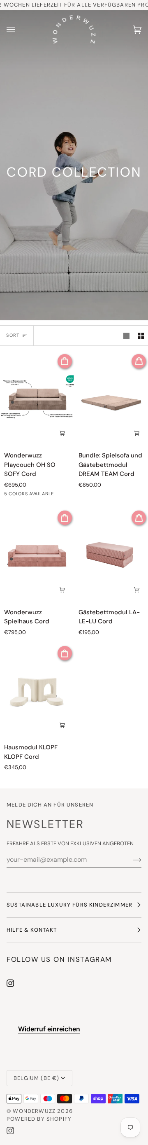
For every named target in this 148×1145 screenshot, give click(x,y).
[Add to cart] (62, 432)
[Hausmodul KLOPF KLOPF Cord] (37, 690)
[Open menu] (19, 29)
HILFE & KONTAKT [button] (32, 929)
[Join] (130, 859)
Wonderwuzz (34, 1111)
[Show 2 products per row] (141, 335)
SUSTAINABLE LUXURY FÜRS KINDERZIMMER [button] (69, 904)
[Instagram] (10, 983)
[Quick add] (136, 432)
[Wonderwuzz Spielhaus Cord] (37, 554)
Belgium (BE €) (36, 1078)
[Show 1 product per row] (126, 335)
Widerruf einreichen (49, 1029)
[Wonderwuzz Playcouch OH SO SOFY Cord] (37, 398)
